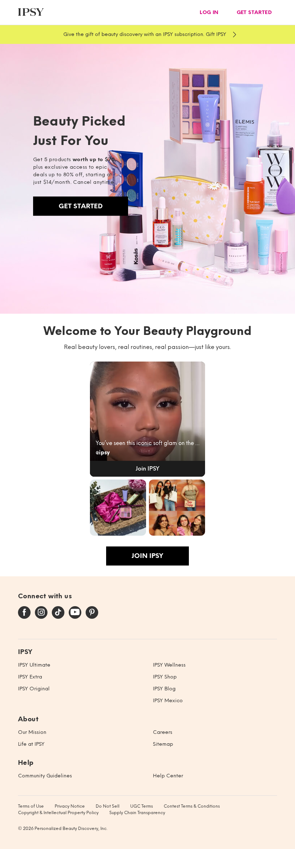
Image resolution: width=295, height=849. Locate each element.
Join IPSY (147, 556)
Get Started (81, 206)
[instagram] (41, 613)
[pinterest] (92, 613)
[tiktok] (58, 613)
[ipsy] (31, 12)
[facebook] (24, 613)
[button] (147, 419)
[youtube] (75, 613)
